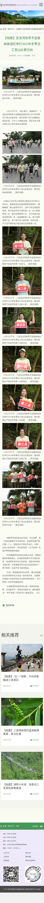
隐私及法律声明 (30, 860)
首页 (4, 29)
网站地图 (28, 856)
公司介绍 (6, 853)
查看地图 (15, 848)
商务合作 (28, 853)
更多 (41, 635)
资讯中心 (11, 29)
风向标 (38, 889)
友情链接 (6, 860)
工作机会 (6, 856)
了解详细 (35, 686)
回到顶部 (35, 826)
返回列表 (10, 605)
